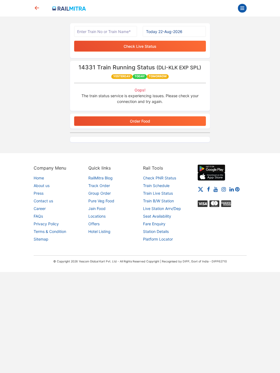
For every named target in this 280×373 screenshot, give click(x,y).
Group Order (99, 193)
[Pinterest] (237, 189)
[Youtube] (216, 189)
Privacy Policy (46, 223)
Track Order (99, 185)
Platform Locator (158, 239)
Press (38, 193)
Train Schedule (156, 185)
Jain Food (97, 208)
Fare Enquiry (154, 223)
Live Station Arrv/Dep (162, 208)
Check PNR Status (159, 178)
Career (40, 208)
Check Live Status (140, 46)
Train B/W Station (158, 201)
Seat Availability (157, 216)
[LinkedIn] (231, 189)
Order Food (140, 121)
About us (41, 185)
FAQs (38, 216)
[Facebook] (208, 189)
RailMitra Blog (100, 178)
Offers (94, 223)
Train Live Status (158, 193)
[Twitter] (200, 189)
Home (39, 178)
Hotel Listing (99, 231)
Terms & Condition (50, 231)
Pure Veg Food (101, 201)
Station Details (156, 231)
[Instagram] (223, 189)
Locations (97, 216)
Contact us (43, 201)
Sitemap (41, 239)
